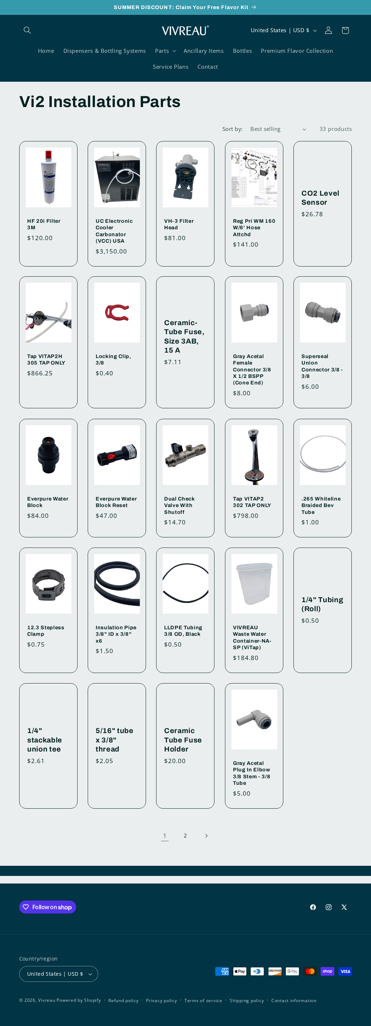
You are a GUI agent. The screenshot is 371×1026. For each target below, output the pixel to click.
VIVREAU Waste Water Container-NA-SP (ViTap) (252, 637)
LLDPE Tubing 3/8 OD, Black (183, 631)
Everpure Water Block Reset (116, 501)
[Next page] (206, 835)
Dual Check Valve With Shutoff (179, 505)
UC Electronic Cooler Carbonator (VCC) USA (114, 230)
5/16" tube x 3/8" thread (115, 740)
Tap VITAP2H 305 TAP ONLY (46, 359)
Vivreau (46, 1000)
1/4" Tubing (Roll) (322, 604)
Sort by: (232, 128)
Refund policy (123, 1000)
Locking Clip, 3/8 (113, 359)
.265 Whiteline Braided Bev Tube (321, 505)
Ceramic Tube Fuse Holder (183, 740)
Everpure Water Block (47, 501)
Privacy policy (161, 1000)
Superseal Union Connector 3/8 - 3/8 (322, 366)
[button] (27, 30)
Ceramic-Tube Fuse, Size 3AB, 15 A (184, 336)
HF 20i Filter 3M (44, 224)
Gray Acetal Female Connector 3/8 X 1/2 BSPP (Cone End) (252, 369)
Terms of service (203, 1000)
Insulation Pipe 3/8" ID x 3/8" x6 (116, 634)
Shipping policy (247, 1000)
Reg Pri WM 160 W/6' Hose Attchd (254, 227)
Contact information (294, 1000)
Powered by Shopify (79, 1000)
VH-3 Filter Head (178, 224)
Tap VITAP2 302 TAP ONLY (252, 501)
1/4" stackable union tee (44, 740)
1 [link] (165, 835)
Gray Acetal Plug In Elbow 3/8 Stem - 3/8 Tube (251, 773)
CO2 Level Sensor (320, 197)
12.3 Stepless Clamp (45, 631)
